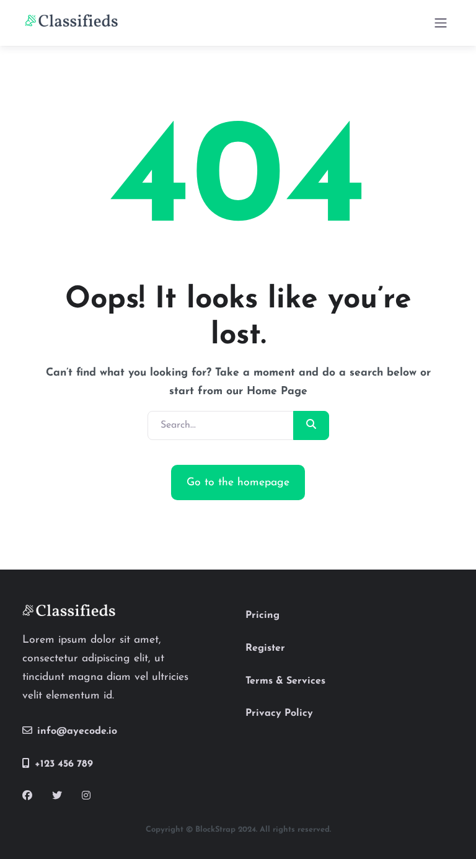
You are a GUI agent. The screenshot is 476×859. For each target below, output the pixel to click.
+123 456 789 (64, 764)
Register (265, 648)
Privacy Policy (279, 713)
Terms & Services (285, 681)
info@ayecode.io (77, 731)
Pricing (262, 615)
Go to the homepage (238, 482)
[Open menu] (440, 23)
